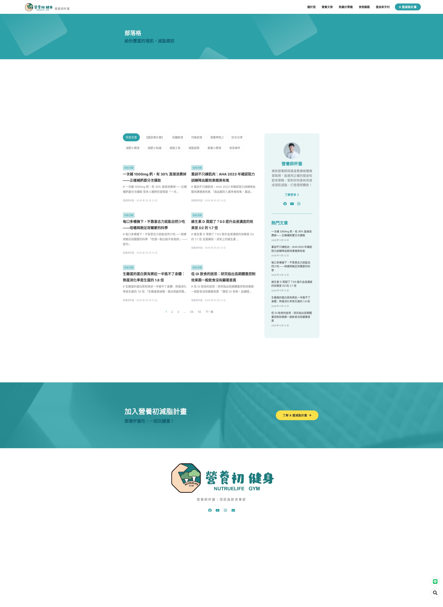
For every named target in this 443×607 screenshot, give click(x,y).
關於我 (311, 7)
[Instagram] (299, 204)
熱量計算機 (346, 7)
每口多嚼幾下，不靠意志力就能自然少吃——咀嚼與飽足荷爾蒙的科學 (290, 266)
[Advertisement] (221, 85)
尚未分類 (128, 167)
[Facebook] (285, 204)
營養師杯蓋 (62, 8)
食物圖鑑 (364, 7)
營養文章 (327, 7)
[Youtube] (292, 204)
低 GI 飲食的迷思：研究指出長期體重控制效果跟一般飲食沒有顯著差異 (291, 316)
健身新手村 (383, 7)
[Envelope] (233, 510)
